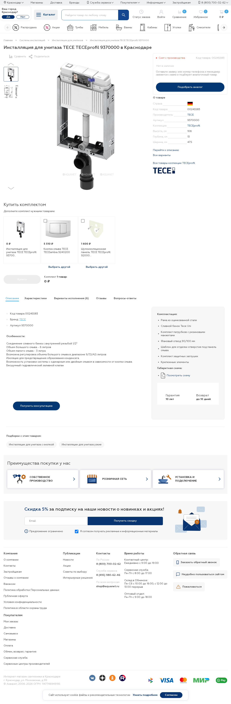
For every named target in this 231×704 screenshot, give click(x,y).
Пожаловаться (192, 587)
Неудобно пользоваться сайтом (203, 574)
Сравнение (179, 15)
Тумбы (79, 27)
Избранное (201, 15)
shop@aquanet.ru (107, 586)
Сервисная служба (15, 658)
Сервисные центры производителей (27, 664)
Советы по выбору (75, 572)
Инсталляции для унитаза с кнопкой (31, 444)
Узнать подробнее (145, 695)
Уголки (177, 27)
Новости (68, 560)
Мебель (103, 27)
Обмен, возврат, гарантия (20, 651)
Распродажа (29, 27)
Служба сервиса (100, 2)
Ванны (128, 27)
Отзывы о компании (16, 578)
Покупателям (129, 2)
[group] (11, 299)
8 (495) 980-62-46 (108, 575)
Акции (56, 27)
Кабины (152, 27)
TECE (190, 115)
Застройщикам (13, 572)
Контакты (10, 566)
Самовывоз (11, 633)
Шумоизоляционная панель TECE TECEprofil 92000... (95, 252)
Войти (161, 17)
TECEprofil (193, 126)
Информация (155, 2)
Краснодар (14, 2)
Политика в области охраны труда (25, 608)
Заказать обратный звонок (199, 562)
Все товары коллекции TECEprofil (174, 163)
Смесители (203, 27)
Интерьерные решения (78, 578)
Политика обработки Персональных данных (31, 590)
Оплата (8, 645)
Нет (22, 17)
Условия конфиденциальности (23, 602)
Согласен (171, 695)
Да (8, 17)
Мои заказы (11, 621)
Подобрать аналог (190, 87)
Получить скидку (125, 521)
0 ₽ (223, 15)
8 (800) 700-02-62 (213, 2)
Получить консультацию (36, 406)
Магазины (10, 639)
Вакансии (9, 584)
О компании (11, 560)
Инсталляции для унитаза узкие (82, 444)
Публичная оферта (16, 596)
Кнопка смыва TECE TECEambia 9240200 (57, 251)
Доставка (10, 627)
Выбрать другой (59, 267)
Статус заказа (141, 17)
